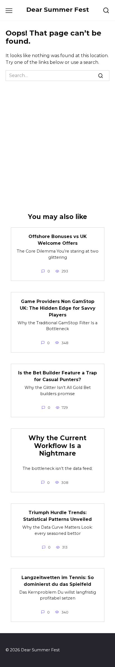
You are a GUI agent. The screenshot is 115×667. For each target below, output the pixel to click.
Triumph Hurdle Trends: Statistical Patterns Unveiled (57, 516)
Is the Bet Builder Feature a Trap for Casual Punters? (57, 376)
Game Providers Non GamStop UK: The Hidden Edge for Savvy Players (57, 307)
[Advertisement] (57, 141)
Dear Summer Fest (57, 9)
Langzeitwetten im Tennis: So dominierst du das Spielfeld (57, 581)
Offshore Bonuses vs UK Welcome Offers (57, 240)
